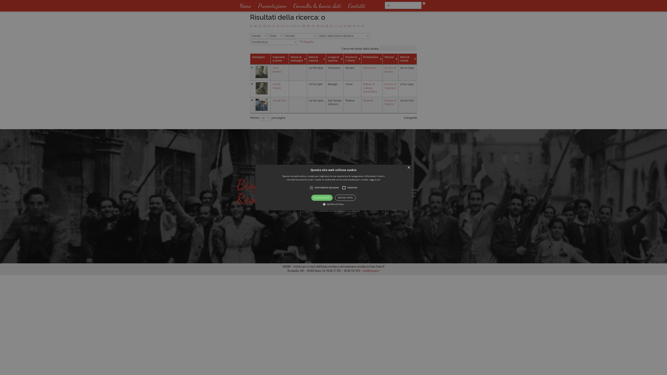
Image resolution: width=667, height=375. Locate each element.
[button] (333, 187)
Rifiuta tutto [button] (345, 197)
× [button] (408, 167)
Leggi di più (374, 179)
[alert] (333, 187)
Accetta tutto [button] (322, 197)
